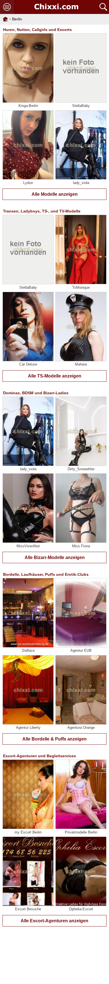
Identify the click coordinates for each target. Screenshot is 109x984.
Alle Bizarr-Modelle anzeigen (55, 557)
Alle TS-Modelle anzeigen (54, 376)
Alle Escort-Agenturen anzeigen (54, 920)
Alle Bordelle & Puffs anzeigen (54, 739)
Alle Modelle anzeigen (55, 194)
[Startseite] (56, 7)
